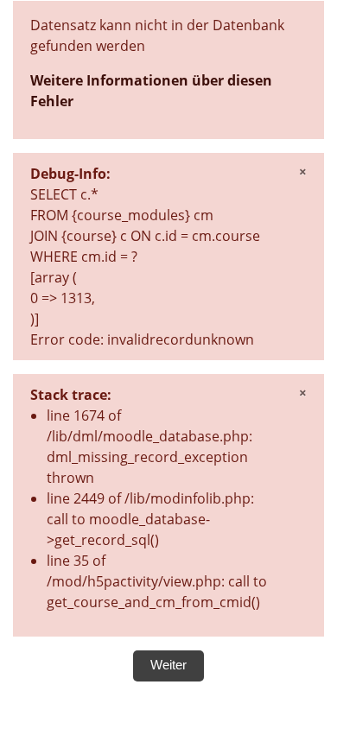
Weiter (168, 665)
